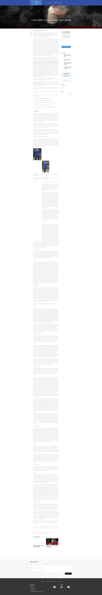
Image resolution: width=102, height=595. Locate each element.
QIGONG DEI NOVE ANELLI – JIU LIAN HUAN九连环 (39, 543)
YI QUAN (49, 25)
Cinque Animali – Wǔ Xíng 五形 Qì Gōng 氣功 (52, 543)
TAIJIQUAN (46, 25)
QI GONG (43, 25)
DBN (62, 88)
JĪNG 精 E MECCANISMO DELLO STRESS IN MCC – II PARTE (67, 63)
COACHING (63, 86)
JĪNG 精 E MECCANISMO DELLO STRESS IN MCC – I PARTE (67, 68)
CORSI (62, 87)
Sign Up (66, 80)
